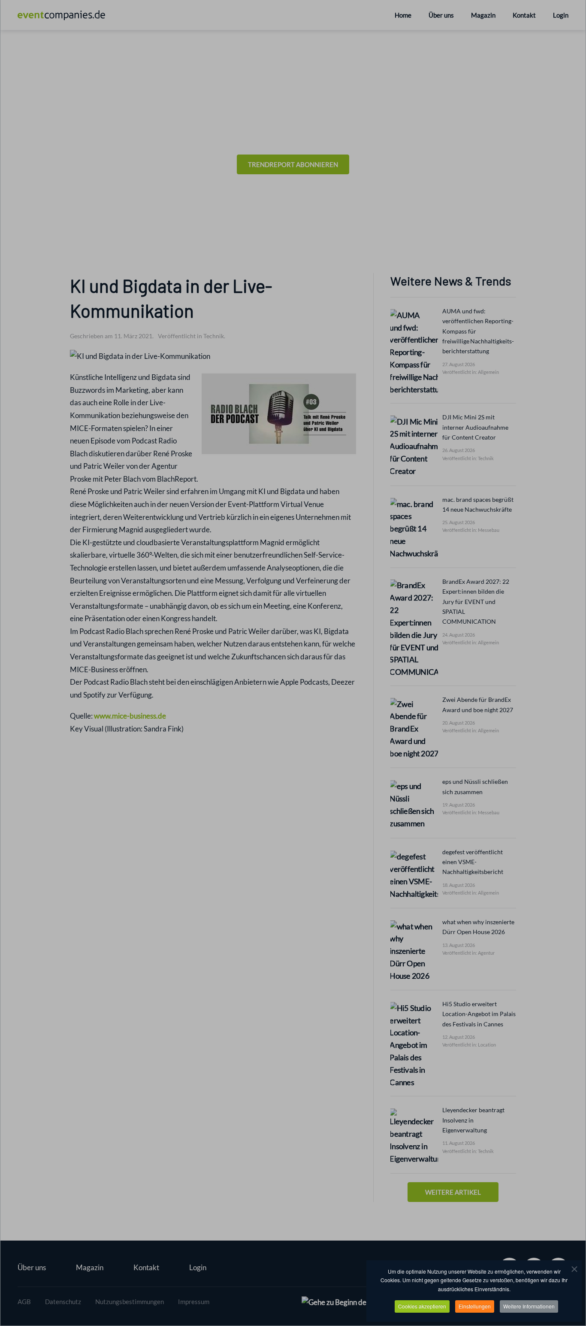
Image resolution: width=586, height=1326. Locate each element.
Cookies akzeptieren (422, 1306)
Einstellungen (475, 1306)
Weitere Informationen (529, 1306)
